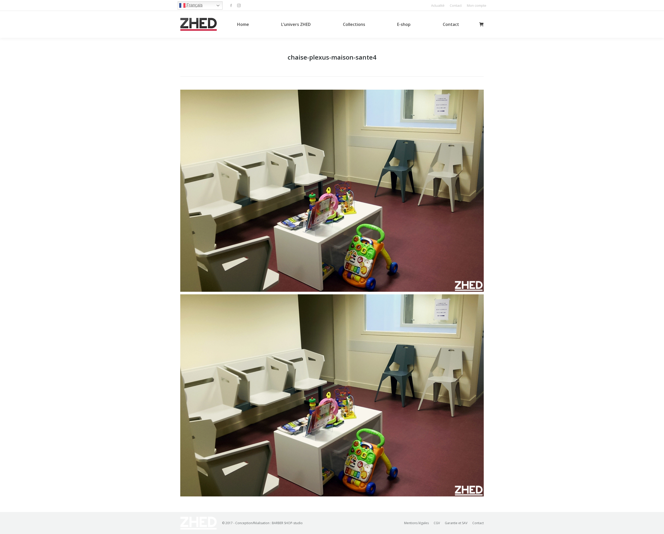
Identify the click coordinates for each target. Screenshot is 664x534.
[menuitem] (438, 5)
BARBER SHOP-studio (287, 523)
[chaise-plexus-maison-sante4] (332, 191)
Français (194, 5)
